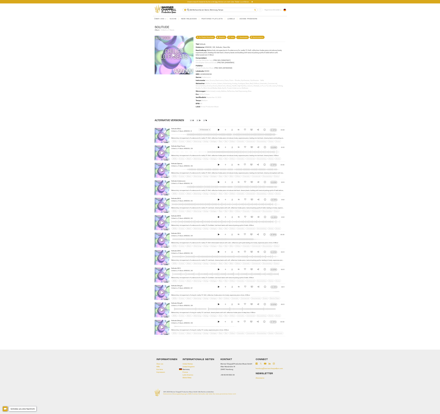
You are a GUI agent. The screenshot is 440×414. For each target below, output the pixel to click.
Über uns (159, 19)
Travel (229, 88)
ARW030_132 (188, 201)
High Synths (241, 86)
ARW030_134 (188, 236)
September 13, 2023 (213, 97)
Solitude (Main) (176, 128)
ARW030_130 (188, 166)
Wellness (245, 88)
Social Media (212, 88)
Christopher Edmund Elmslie (206, 62)
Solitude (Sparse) (176, 163)
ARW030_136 (188, 270)
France (185, 372)
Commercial (272, 83)
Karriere (159, 369)
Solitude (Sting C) (177, 320)
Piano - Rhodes (234, 80)
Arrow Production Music (205, 68)
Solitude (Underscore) (178, 181)
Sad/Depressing (241, 91)
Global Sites (187, 378)
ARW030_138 (188, 305)
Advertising (227, 83)
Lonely (218, 91)
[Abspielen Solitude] (218, 130)
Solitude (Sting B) (176, 303)
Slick (205, 88)
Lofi (269, 86)
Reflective (231, 91)
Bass (247, 83)
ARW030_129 (188, 148)
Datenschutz (167, 394)
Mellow (223, 91)
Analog (234, 83)
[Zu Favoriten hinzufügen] (245, 130)
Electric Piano (274, 298)
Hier (216, 2)
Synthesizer (245, 80)
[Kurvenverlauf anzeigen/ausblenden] (199, 120)
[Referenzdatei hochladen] (260, 10)
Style (219, 88)
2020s (207, 83)
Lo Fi (261, 86)
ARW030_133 (188, 218)
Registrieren (269, 10)
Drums (212, 80)
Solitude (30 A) (176, 233)
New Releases (189, 19)
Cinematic (263, 83)
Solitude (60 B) (176, 216)
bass (207, 80)
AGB (189, 394)
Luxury (274, 86)
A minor (214, 83)
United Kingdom (189, 367)
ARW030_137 (188, 288)
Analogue (241, 83)
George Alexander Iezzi (204, 60)
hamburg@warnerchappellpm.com (269, 368)
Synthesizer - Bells (257, 80)
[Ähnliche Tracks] (238, 130)
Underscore (206, 77)
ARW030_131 (188, 183)
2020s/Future (204, 94)
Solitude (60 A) (176, 198)
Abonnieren (260, 378)
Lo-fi (265, 86)
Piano (226, 80)
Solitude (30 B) (176, 251)
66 (201, 103)
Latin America (188, 375)
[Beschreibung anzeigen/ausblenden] (192, 120)
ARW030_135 (188, 253)
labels (231, 19)
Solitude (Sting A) (176, 285)
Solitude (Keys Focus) (178, 146)
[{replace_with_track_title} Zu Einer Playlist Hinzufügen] (225, 130)
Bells (231, 176)
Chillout (256, 83)
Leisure (249, 86)
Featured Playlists (212, 19)
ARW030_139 (188, 323)
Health (234, 86)
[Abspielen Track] (162, 135)
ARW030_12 (188, 131)
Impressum (160, 372)
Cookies (194, 394)
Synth (224, 88)
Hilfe (158, 367)
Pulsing (280, 86)
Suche (173, 19)
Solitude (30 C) (176, 268)
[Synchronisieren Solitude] (251, 130)
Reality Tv (199, 88)
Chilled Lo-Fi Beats (167, 30)
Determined (210, 91)
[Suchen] (255, 10)
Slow (250, 91)
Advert (219, 83)
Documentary (201, 86)
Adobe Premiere (248, 19)
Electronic (222, 86)
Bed (251, 83)
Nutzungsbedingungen (180, 394)
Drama (209, 86)
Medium (205, 100)
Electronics (219, 80)
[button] (252, 2)
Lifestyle (256, 86)
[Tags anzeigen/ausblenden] (205, 120)
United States (188, 364)
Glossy (228, 86)
